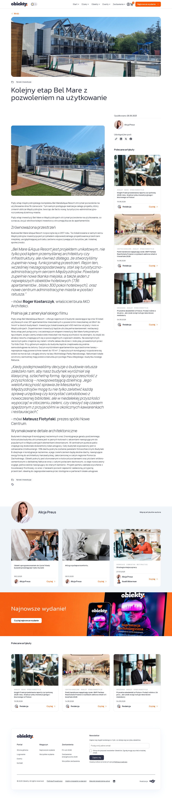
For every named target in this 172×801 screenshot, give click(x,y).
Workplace (120, 565)
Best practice (142, 565)
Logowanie (21, 754)
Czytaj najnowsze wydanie (26, 620)
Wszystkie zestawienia (71, 761)
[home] (19, 4)
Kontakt (20, 763)
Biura (126, 190)
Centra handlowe (124, 249)
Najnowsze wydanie (47, 750)
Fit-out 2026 (67, 750)
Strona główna (22, 750)
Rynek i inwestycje (23, 82)
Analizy (120, 190)
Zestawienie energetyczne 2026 (70, 755)
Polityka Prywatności (54, 781)
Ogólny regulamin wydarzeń (75, 781)
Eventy (19, 759)
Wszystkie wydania (46, 754)
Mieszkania (121, 308)
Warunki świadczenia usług (99, 781)
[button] (75, 4)
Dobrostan (130, 565)
